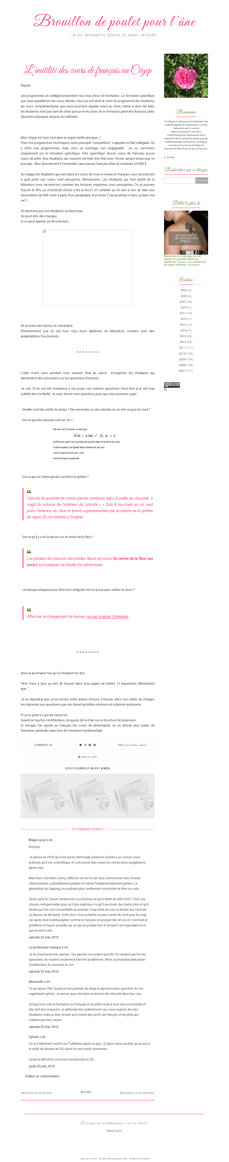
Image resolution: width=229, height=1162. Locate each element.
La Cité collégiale (137, 143)
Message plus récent (37, 1093)
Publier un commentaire (42, 1076)
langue (142, 745)
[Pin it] (90, 745)
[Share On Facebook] (85, 745)
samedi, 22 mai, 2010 (44, 937)
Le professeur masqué (45, 947)
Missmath (36, 982)
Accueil (86, 1092)
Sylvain (34, 1037)
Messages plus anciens (137, 1093)
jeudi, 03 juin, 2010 (42, 1066)
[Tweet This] (80, 745)
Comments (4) (43, 745)
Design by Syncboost (139, 1158)
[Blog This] (94, 745)
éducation (131, 745)
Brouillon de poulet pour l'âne (113, 1158)
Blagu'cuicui (37, 840)
